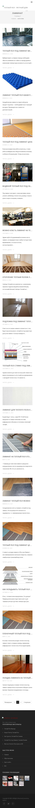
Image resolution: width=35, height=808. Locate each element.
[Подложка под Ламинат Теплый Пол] (17, 307)
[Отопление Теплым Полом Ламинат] (17, 263)
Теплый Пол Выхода (9, 729)
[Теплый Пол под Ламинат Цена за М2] (17, 531)
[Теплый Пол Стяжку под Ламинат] (17, 351)
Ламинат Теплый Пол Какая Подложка (17, 95)
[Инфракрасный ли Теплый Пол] (21, 778)
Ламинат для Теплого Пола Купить (17, 410)
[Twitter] (8, 803)
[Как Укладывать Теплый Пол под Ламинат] (17, 575)
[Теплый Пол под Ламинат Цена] (17, 128)
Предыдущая (8, 702)
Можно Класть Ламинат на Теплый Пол (17, 230)
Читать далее (7, 68)
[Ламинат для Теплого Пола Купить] (17, 396)
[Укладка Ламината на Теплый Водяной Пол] (17, 664)
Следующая (27, 702)
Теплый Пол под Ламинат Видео (17, 51)
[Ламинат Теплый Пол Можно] (17, 487)
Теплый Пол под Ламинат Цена (17, 142)
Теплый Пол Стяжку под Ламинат (17, 366)
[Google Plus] (13, 803)
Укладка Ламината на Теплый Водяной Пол (17, 678)
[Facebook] (4, 803)
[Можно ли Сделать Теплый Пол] (27, 778)
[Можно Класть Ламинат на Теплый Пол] (17, 216)
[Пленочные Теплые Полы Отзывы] (5, 783)
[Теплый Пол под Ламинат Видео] (17, 37)
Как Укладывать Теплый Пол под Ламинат (17, 589)
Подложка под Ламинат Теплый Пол (17, 321)
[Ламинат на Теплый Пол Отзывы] (17, 442)
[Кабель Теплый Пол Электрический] (16, 778)
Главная (13, 18)
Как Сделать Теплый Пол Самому (13, 736)
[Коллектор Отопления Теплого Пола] (21, 783)
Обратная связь (8, 758)
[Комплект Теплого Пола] (10, 778)
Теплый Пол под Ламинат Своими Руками (15, 740)
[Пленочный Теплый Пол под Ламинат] (17, 619)
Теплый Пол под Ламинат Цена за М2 (17, 545)
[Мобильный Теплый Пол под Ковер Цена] (5, 778)
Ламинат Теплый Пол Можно (16, 501)
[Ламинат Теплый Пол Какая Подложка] (17, 81)
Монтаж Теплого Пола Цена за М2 (13, 744)
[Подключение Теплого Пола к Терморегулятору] (16, 783)
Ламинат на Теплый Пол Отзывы (17, 457)
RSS (5, 766)
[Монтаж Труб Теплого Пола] (10, 783)
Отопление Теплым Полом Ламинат (17, 277)
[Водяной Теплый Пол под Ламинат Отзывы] (17, 172)
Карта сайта (7, 762)
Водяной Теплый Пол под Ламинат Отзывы (17, 186)
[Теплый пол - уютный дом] (15, 7)
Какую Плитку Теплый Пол (11, 732)
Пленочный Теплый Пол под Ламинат (17, 634)
